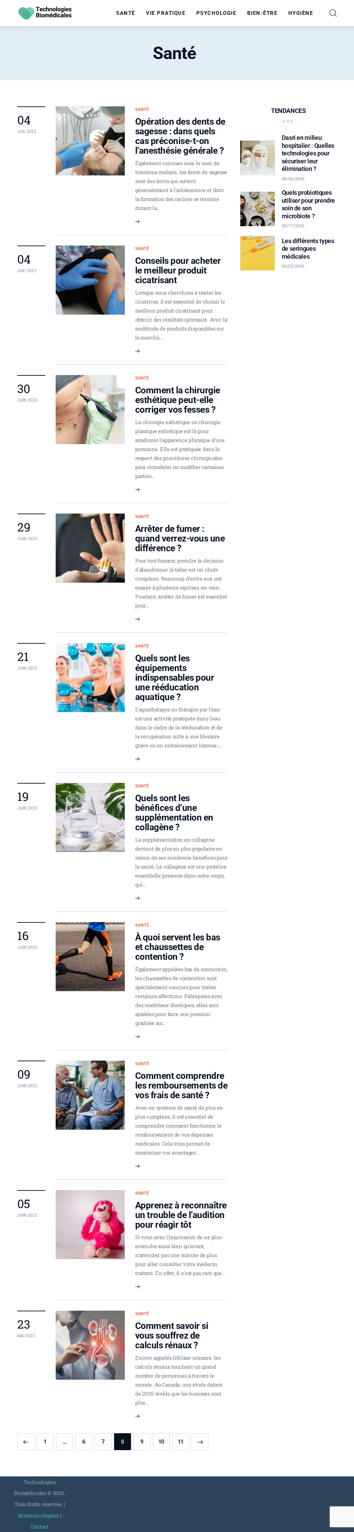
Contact (39, 1526)
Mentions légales (38, 1515)
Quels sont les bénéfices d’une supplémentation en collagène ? (174, 812)
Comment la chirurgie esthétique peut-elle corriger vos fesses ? (177, 400)
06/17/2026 (293, 225)
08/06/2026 (293, 178)
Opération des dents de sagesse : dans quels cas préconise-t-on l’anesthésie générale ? (180, 136)
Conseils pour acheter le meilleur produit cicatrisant (178, 270)
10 (164, 1439)
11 (183, 1439)
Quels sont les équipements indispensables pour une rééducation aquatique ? (174, 677)
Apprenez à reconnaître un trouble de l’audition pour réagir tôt (181, 1215)
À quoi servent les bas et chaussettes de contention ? (177, 947)
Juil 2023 (26, 131)
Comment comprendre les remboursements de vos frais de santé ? (181, 1085)
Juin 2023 (27, 400)
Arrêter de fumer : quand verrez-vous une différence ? (180, 538)
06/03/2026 (293, 266)
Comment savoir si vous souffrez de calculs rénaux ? (171, 1335)
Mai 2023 (26, 1335)
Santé (142, 109)
